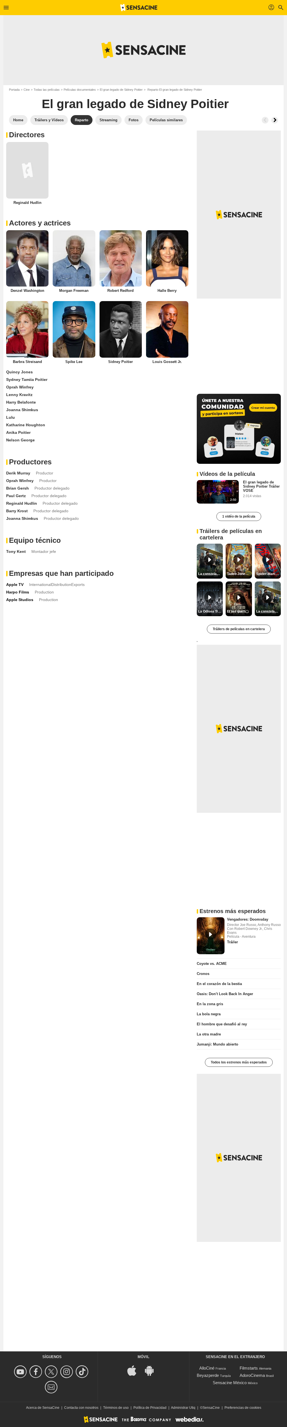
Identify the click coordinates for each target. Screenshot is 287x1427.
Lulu (10, 417)
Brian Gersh (17, 488)
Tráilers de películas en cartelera (239, 629)
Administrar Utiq (183, 1408)
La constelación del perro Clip (210, 574)
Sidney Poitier (120, 362)
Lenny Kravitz (19, 394)
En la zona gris (210, 1004)
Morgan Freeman (74, 290)
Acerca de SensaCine (42, 1408)
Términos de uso (116, 1408)
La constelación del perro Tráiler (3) (268, 611)
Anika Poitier (18, 432)
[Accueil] (138, 7)
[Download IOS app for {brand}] (135, 1370)
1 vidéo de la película (238, 516)
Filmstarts (249, 1368)
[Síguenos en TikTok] (83, 1371)
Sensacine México (230, 1382)
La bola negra (209, 1014)
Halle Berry (167, 290)
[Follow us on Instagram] (67, 1371)
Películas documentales (80, 89)
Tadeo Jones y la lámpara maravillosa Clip (239, 574)
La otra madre (209, 1034)
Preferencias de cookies (242, 1408)
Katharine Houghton (25, 425)
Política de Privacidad (149, 1408)
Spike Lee (73, 362)
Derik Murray (18, 473)
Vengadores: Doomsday (247, 919)
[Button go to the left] (265, 120)
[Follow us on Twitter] (52, 1371)
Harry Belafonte (21, 402)
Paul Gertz (16, 495)
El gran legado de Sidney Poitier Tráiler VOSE (261, 486)
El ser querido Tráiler (239, 611)
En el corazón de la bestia (219, 984)
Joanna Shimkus (22, 410)
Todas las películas (47, 89)
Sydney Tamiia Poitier (26, 379)
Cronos (203, 974)
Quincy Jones (19, 372)
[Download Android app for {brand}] (152, 1370)
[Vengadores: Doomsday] (210, 935)
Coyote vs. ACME (212, 964)
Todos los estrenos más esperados (239, 1062)
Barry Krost (17, 511)
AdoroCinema (252, 1375)
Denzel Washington (27, 290)
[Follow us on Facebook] (36, 1371)
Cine (27, 89)
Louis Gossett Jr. (167, 362)
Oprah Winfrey (20, 387)
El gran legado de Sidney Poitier (121, 89)
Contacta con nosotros (81, 1408)
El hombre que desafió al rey (222, 1024)
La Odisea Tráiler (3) (210, 611)
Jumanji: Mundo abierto (217, 1044)
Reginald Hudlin (27, 203)
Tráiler (232, 942)
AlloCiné (206, 1368)
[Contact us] (52, 1387)
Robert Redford (120, 290)
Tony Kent (16, 551)
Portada (14, 89)
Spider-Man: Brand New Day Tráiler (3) (268, 574)
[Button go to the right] (274, 120)
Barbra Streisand (27, 362)
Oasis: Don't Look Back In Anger (225, 994)
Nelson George (20, 440)
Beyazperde (208, 1375)
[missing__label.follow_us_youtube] (21, 1371)
